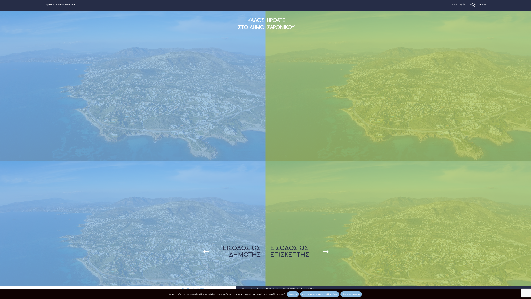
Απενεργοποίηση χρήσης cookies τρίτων (319, 294)
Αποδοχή (293, 294)
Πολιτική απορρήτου (351, 294)
